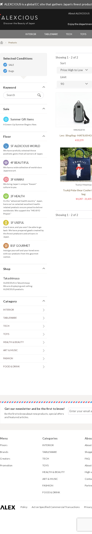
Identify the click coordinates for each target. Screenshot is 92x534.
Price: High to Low (72, 70)
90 (62, 84)
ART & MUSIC (10, 350)
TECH (69, 34)
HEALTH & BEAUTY (13, 342)
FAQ (87, 458)
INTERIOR (30, 34)
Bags (11, 71)
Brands (4, 452)
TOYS (83, 34)
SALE (11, 64)
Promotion (6, 465)
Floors (3, 445)
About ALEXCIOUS (78, 13)
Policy (24, 507)
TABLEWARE (51, 34)
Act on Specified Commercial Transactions (56, 507)
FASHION (8, 358)
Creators (5, 458)
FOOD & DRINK (11, 366)
